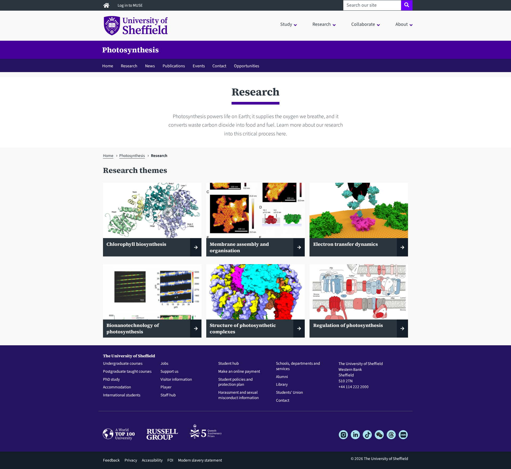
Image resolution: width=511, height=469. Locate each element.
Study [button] (286, 24)
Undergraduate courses (122, 363)
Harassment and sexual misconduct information (238, 395)
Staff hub (168, 395)
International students (121, 395)
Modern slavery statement (200, 460)
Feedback (111, 460)
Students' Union (289, 392)
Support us (169, 371)
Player (165, 387)
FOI (170, 460)
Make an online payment (239, 371)
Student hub (228, 363)
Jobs (164, 363)
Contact (219, 66)
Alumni (282, 377)
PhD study (111, 379)
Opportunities (246, 66)
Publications (174, 66)
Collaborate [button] (363, 24)
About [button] (401, 24)
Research (129, 66)
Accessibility (152, 460)
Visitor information (176, 379)
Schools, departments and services (298, 366)
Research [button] (321, 24)
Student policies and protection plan (235, 382)
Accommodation (117, 387)
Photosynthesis (130, 50)
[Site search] (407, 5)
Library (282, 384)
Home (107, 66)
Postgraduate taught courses (127, 371)
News (150, 66)
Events (199, 66)
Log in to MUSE (130, 5)
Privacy (131, 460)
